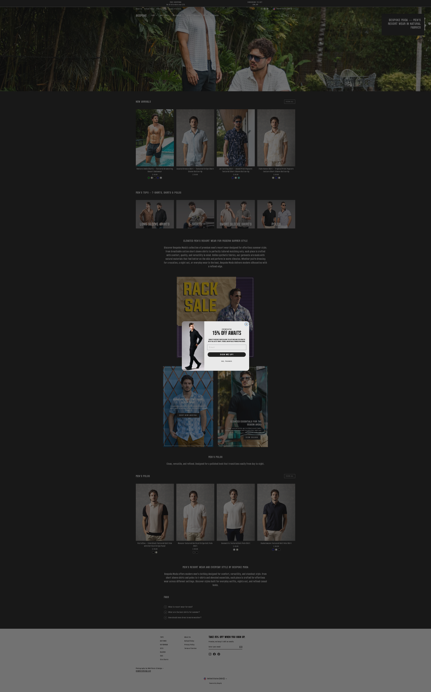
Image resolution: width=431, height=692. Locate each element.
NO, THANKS (226, 361)
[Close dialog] (246, 324)
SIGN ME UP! (227, 354)
